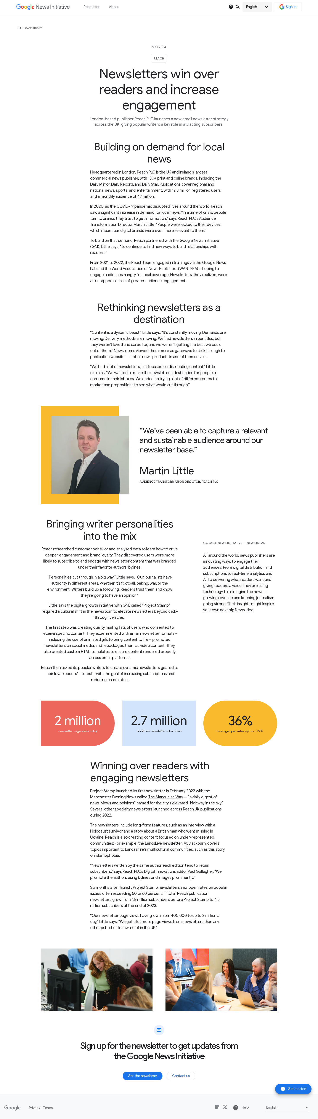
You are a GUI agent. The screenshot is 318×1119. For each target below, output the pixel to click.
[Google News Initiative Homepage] (43, 7)
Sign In (291, 7)
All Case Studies (31, 28)
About (114, 7)
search (237, 7)
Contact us (181, 1076)
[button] (257, 7)
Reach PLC (145, 172)
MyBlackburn (194, 843)
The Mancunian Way (165, 797)
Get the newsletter (142, 1076)
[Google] (12, 1108)
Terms (48, 1108)
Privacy (34, 1108)
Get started (293, 1089)
